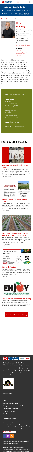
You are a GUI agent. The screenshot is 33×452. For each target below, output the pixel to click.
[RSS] (12, 436)
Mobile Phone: (10, 127)
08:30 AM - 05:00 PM (24, 13)
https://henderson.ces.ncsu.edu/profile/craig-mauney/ (24, 53)
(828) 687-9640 (14, 122)
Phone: (7, 122)
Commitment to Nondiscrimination (18, 441)
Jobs (4, 400)
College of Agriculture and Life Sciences (15, 406)
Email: (7, 94)
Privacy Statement (13, 443)
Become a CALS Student (10, 408)
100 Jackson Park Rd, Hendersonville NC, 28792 (17, 10)
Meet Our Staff (5, 18)
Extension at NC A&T (9, 411)
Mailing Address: (10, 111)
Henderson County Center (14, 7)
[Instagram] (8, 436)
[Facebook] (4, 436)
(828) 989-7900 (19, 127)
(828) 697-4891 (8, 13)
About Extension (8, 398)
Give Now (6, 414)
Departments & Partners (10, 403)
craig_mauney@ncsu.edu (23, 45)
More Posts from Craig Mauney (16, 315)
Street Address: (10, 99)
